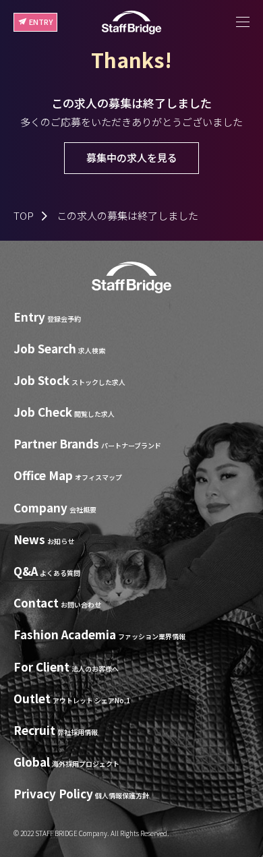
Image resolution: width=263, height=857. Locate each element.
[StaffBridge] (131, 22)
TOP (23, 215)
